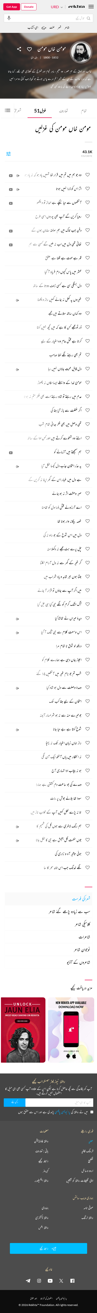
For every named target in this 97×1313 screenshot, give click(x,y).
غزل (40, 110)
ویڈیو (43, 27)
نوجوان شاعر (82, 949)
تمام (84, 110)
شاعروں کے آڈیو (78, 962)
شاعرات (84, 937)
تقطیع (90, 1161)
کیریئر (45, 1171)
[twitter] (61, 1280)
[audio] (18, 175)
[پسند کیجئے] (29, 49)
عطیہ (91, 1141)
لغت (51, 27)
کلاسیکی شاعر (82, 924)
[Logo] (76, 7)
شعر (16, 110)
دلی (36, 57)
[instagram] (39, 1280)
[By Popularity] (8, 153)
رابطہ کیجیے (43, 1161)
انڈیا (32, 57)
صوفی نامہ (88, 1208)
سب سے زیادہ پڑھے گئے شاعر (69, 911)
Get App (11, 6)
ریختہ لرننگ (87, 1218)
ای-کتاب (33, 27)
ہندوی (45, 1208)
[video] (11, 175)
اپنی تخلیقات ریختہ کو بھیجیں (79, 1180)
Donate (28, 6)
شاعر (67, 27)
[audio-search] (9, 18)
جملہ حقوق (33, 1298)
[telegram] (28, 1280)
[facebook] (72, 1280)
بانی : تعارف (41, 1151)
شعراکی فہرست (81, 899)
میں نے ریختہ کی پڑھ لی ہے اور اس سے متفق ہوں (53, 1112)
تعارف (63, 110)
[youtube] (50, 1280)
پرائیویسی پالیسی (62, 1112)
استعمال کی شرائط (46, 1298)
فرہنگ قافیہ (87, 1151)
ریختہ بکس (43, 1227)
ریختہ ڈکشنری (41, 1218)
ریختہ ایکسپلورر (41, 1180)
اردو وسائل (87, 1171)
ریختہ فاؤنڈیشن (41, 1141)
